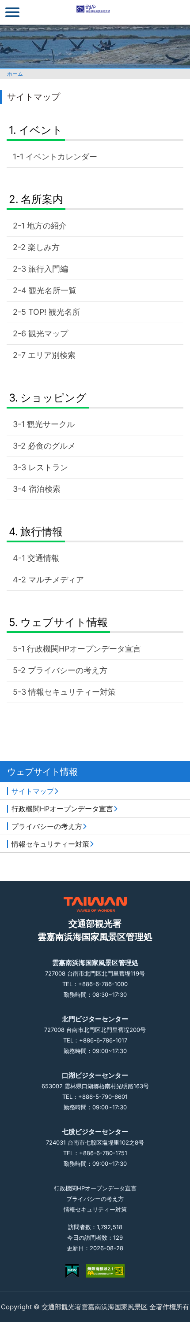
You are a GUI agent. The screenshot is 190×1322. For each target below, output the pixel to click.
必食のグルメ (52, 445)
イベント (41, 130)
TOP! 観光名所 (54, 312)
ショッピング (53, 397)
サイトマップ (32, 791)
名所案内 (42, 199)
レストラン (48, 467)
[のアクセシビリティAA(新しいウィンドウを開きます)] (105, 1271)
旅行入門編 (48, 268)
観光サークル (51, 424)
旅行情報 (41, 531)
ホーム (15, 73)
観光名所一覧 (52, 290)
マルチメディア (56, 579)
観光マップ (48, 333)
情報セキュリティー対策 (72, 691)
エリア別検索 (52, 355)
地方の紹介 (47, 225)
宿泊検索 (45, 488)
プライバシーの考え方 (67, 670)
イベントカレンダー (61, 156)
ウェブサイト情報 (64, 622)
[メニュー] (12, 12)
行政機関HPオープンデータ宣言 (84, 648)
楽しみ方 (44, 247)
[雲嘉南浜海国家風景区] (95, 12)
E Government (72, 1271)
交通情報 (43, 558)
